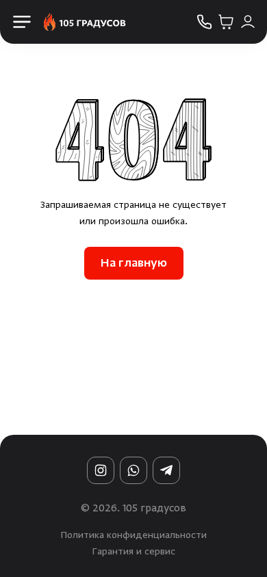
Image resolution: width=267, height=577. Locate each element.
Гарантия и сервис (133, 552)
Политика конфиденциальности (133, 536)
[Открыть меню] (22, 22)
